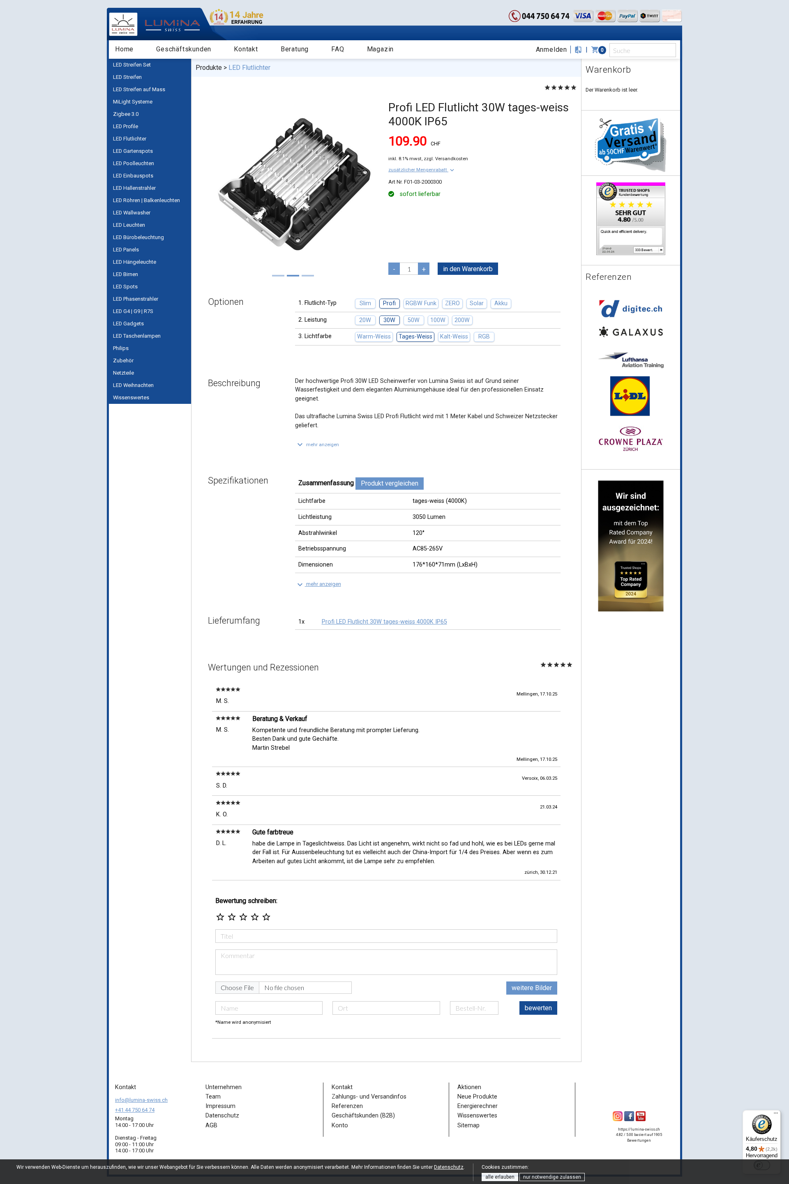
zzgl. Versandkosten (446, 158)
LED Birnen (125, 274)
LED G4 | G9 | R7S (133, 311)
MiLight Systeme (132, 102)
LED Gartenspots (133, 151)
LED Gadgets (128, 323)
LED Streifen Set (132, 65)
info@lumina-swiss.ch (141, 1100)
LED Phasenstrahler (135, 299)
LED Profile (125, 126)
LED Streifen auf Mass (139, 89)
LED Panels (126, 249)
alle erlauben (499, 1177)
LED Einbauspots (133, 176)
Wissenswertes (131, 397)
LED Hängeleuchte (134, 262)
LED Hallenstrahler (134, 188)
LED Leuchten (129, 225)
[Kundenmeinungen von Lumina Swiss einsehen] (630, 218)
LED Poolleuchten (133, 163)
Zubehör (123, 360)
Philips (121, 348)
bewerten (538, 1008)
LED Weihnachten (133, 385)
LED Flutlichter (129, 139)
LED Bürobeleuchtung (138, 237)
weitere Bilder (532, 988)
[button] (422, 170)
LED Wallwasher (131, 213)
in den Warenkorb (468, 269)
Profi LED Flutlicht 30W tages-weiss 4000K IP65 (384, 621)
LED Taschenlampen (137, 336)
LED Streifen (127, 77)
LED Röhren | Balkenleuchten (146, 200)
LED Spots (125, 286)
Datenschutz (449, 1167)
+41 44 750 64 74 (135, 1110)
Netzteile (123, 373)
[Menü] (776, 1115)
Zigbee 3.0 (125, 114)
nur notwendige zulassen (552, 1177)
